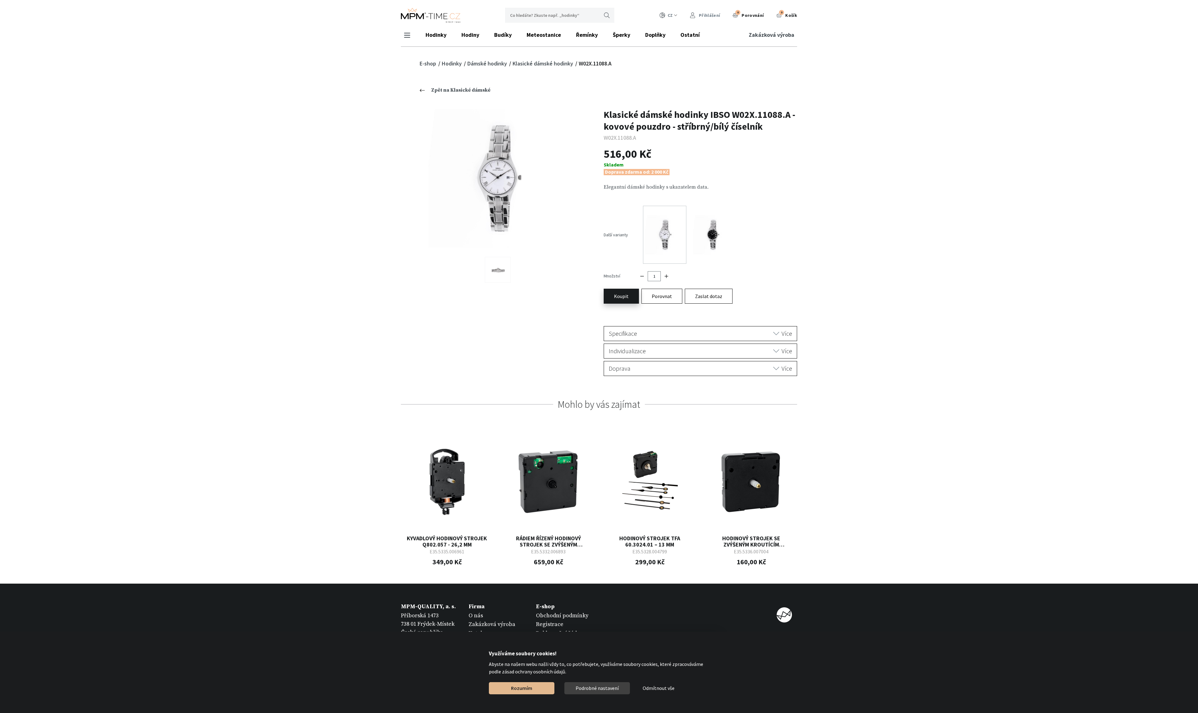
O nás (476, 615)
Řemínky (587, 34)
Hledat (607, 15)
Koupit (621, 296)
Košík (789, 14)
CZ (670, 15)
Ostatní (690, 34)
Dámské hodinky (487, 63)
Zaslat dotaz (708, 296)
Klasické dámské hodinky (543, 63)
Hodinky (436, 34)
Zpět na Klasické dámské (460, 90)
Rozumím (521, 688)
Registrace (549, 624)
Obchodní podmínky (562, 615)
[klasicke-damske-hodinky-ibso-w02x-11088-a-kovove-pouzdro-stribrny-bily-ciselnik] (497, 178)
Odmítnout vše (658, 688)
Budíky (503, 34)
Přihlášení (709, 15)
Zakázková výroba (771, 34)
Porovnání (750, 14)
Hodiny (470, 34)
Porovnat (662, 296)
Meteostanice (544, 34)
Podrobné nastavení (597, 688)
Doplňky (655, 34)
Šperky (621, 34)
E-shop (428, 63)
